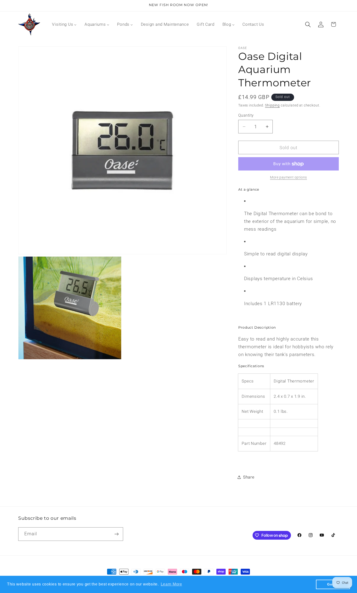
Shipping (272, 105)
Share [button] (249, 477)
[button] (307, 24)
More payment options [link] (288, 177)
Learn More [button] (171, 584)
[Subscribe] (116, 534)
